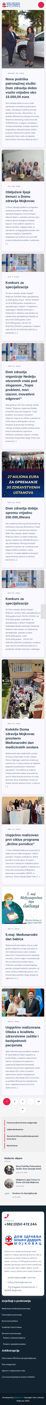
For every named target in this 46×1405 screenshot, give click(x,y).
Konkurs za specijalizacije (25, 1193)
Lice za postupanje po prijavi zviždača (18, 1377)
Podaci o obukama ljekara (14, 1338)
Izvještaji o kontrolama (12, 1327)
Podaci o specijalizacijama (14, 1344)
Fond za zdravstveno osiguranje (22, 1123)
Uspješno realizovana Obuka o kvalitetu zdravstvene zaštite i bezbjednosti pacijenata (23, 1036)
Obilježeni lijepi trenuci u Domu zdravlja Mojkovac (28, 1181)
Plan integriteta (9, 1365)
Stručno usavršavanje (11, 1334)
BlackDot (18, 1397)
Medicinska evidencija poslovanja (16, 1309)
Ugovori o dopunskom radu (13, 1371)
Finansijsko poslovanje (12, 1315)
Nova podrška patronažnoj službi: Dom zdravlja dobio (28, 1167)
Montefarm (12, 1146)
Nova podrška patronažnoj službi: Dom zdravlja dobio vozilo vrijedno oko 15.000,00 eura (21, 88)
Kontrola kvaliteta (10, 1321)
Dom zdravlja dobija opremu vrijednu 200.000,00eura (22, 512)
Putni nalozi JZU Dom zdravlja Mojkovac (19, 1358)
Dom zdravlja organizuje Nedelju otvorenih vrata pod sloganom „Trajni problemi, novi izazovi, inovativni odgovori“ (21, 385)
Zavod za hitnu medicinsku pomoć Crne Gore (23, 1137)
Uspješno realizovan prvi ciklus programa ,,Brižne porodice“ (22, 839)
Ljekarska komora (15, 1129)
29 (39, 1102)
